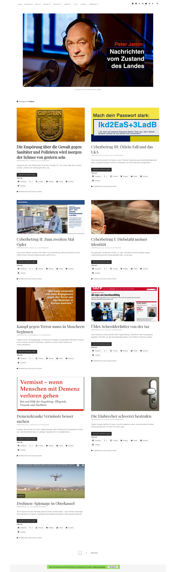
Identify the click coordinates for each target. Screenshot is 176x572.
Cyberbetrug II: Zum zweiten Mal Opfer (51, 217)
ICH (75, 4)
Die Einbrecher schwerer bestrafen (125, 394)
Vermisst (56, 4)
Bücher (46, 4)
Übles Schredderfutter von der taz (125, 304)
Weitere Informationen (99, 567)
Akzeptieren (112, 567)
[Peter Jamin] (88, 84)
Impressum (93, 4)
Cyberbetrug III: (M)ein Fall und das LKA (125, 125)
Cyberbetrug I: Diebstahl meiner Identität (125, 217)
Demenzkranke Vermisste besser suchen (51, 394)
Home (20, 4)
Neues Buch (28, 4)
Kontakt (83, 4)
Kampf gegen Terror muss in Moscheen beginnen (51, 304)
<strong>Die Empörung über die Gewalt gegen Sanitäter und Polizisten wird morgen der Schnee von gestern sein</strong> (51, 125)
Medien (66, 4)
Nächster (94, 553)
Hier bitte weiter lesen (27, 175)
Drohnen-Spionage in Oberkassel (51, 481)
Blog (37, 4)
